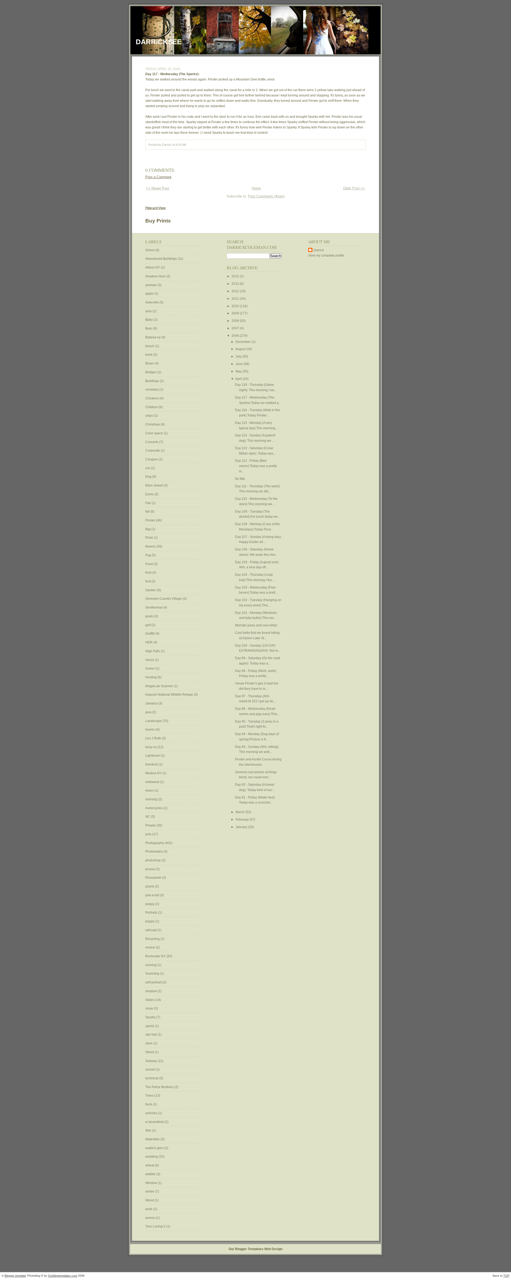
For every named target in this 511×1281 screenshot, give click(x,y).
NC (148, 816)
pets (148, 834)
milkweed (152, 782)
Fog (148, 555)
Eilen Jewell (154, 485)
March (240, 812)
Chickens (152, 398)
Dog (148, 477)
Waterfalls (152, 1139)
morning (151, 799)
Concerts (152, 442)
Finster (150, 520)
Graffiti (150, 633)
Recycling (152, 939)
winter (150, 1191)
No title (240, 479)
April (239, 379)
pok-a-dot (152, 895)
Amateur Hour (155, 276)
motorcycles (154, 808)
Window (151, 1183)
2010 (236, 306)
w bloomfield (154, 1122)
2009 (236, 313)
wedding (152, 1156)
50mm (150, 250)
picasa (150, 869)
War (148, 1130)
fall (147, 511)
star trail (151, 1034)
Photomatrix (154, 851)
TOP (506, 1275)
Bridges (151, 372)
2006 (236, 336)
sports (150, 1026)
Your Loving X (155, 1226)
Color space (154, 433)
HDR (149, 642)
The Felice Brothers (159, 1087)
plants (150, 886)
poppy (150, 904)
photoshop (153, 860)
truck (149, 1104)
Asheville (152, 302)
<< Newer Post (157, 188)
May (239, 371)
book (149, 354)
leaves (150, 729)
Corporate (153, 450)
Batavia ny (153, 337)
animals (151, 285)
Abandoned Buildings (161, 259)
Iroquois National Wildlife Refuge (169, 694)
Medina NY (153, 773)
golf (148, 625)
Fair (148, 503)
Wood (150, 1200)
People (150, 825)
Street (150, 1052)
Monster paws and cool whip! (256, 625)
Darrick (319, 250)
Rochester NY (155, 956)
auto (149, 311)
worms (150, 1218)
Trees (149, 1095)
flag (148, 529)
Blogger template (15, 1275)
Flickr (149, 538)
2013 (236, 284)
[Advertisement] (324, 343)
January (242, 827)
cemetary (152, 389)
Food (149, 564)
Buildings (152, 381)
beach (150, 346)
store (149, 1043)
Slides (150, 1000)
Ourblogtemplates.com (62, 1275)
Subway (151, 1061)
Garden (151, 590)
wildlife (150, 1174)
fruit (148, 581)
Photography (155, 843)
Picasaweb (153, 877)
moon (149, 790)
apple (149, 293)
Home (256, 188)
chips (149, 415)
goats (149, 616)
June (240, 364)
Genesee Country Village (164, 599)
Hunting (151, 677)
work (149, 1209)
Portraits (151, 912)
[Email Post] (187, 144)
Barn (149, 328)
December (244, 342)
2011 (236, 299)
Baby (149, 320)
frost (148, 572)
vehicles (151, 1113)
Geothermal (154, 607)
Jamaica (151, 703)
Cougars (152, 459)
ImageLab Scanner (159, 686)
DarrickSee (159, 42)
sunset (150, 1069)
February (242, 819)
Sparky (150, 1017)
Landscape (153, 721)
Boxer (150, 363)
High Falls (153, 651)
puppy (150, 921)
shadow (151, 991)
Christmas (153, 424)
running (151, 965)
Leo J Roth (153, 738)
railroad (151, 930)
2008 (236, 321)
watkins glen (154, 1148)
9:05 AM (181, 144)
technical (152, 1078)
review (150, 947)
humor (150, 668)
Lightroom (153, 755)
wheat (150, 1165)
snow (149, 1008)
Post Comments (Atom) (266, 196)
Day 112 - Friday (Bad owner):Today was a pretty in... (256, 466)
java (148, 712)
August (240, 349)
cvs (148, 468)
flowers (150, 546)
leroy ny (151, 747)
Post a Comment (158, 177)
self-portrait (153, 982)
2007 (236, 328)
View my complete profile (326, 255)
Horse (150, 660)
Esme (149, 494)
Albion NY (153, 267)
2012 (236, 291)
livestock (152, 764)
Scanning (152, 973)
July (239, 356)
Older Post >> (354, 188)
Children (152, 407)
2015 (236, 276)
